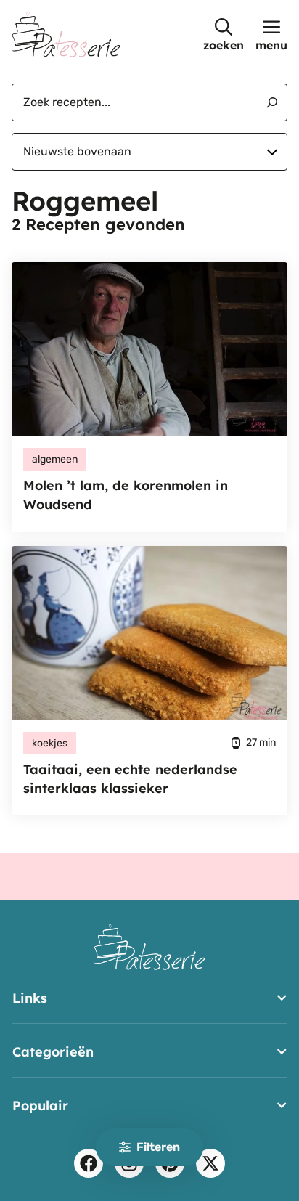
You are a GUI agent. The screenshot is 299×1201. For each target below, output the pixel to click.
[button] (223, 34)
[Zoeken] (267, 102)
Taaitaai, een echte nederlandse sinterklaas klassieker (130, 779)
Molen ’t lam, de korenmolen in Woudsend (125, 495)
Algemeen (55, 459)
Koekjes (49, 743)
